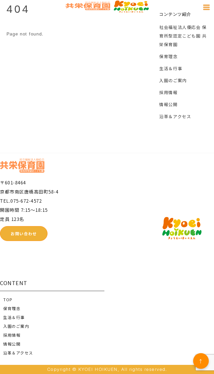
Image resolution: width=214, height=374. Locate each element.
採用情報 (168, 92)
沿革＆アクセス (175, 116)
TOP (8, 299)
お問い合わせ (24, 233)
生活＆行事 (170, 68)
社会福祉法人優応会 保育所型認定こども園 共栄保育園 (182, 35)
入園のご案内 (173, 80)
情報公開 (168, 104)
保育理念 (168, 56)
